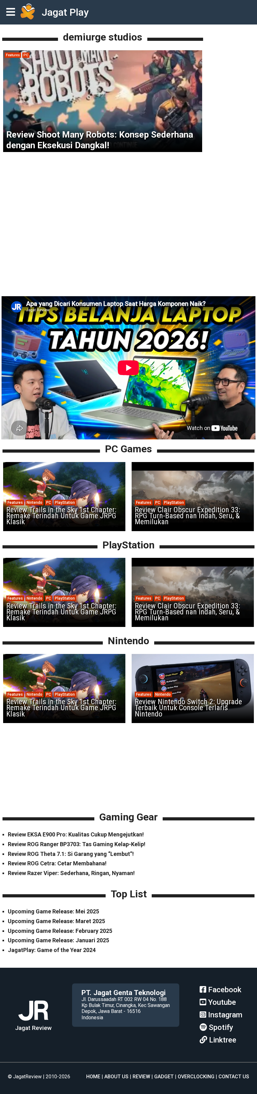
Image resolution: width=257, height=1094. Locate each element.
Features (13, 55)
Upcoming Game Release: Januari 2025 (58, 940)
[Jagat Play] (27, 12)
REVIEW (141, 1077)
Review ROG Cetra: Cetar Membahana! (57, 863)
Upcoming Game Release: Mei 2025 (53, 911)
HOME (93, 1077)
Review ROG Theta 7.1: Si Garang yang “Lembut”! (71, 854)
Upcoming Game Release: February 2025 (60, 931)
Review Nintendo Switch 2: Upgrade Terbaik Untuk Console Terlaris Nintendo (188, 707)
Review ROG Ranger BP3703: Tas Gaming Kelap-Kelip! (76, 844)
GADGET (164, 1077)
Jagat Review (33, 1027)
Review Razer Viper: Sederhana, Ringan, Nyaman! (71, 873)
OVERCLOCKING (196, 1077)
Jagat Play (65, 12)
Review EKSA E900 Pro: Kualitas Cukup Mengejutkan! (76, 834)
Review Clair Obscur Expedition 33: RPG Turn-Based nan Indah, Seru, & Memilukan (187, 515)
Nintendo (34, 502)
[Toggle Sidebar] (12, 12)
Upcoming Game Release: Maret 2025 (56, 921)
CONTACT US (233, 1077)
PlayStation (65, 502)
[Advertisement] (128, 255)
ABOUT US (116, 1077)
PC (26, 55)
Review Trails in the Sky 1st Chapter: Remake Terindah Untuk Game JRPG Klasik (61, 515)
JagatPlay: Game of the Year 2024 (52, 950)
